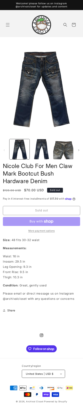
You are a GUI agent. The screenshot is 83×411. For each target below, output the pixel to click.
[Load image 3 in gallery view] (63, 149)
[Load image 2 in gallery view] (41, 149)
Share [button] (11, 310)
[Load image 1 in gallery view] (19, 149)
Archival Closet (35, 401)
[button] (7, 25)
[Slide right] (79, 150)
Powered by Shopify (55, 401)
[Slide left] (4, 150)
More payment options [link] (41, 230)
